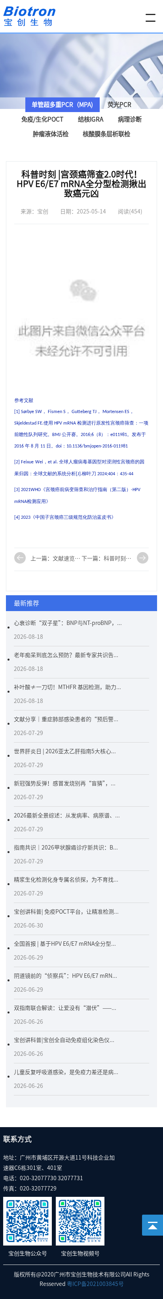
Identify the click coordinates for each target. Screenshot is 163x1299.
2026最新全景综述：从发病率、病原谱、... (67, 815)
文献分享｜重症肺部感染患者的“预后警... (66, 719)
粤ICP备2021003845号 (95, 1284)
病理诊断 (130, 119)
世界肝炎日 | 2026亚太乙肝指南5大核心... (65, 751)
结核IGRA (90, 119)
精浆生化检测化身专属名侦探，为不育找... (66, 879)
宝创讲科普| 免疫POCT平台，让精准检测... (66, 911)
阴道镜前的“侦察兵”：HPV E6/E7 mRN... (65, 976)
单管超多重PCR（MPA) (62, 104)
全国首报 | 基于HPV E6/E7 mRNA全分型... (65, 944)
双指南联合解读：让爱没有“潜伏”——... (65, 1008)
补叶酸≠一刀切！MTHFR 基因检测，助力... (67, 687)
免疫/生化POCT (42, 119)
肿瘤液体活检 (50, 134)
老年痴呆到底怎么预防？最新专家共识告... (66, 655)
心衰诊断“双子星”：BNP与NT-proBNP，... (68, 623)
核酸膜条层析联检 (106, 134)
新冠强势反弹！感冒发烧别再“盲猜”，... (65, 783)
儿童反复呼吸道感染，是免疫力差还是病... (66, 1072)
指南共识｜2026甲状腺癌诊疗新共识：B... (66, 847)
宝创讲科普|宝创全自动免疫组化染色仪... (64, 1040)
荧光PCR (119, 104)
